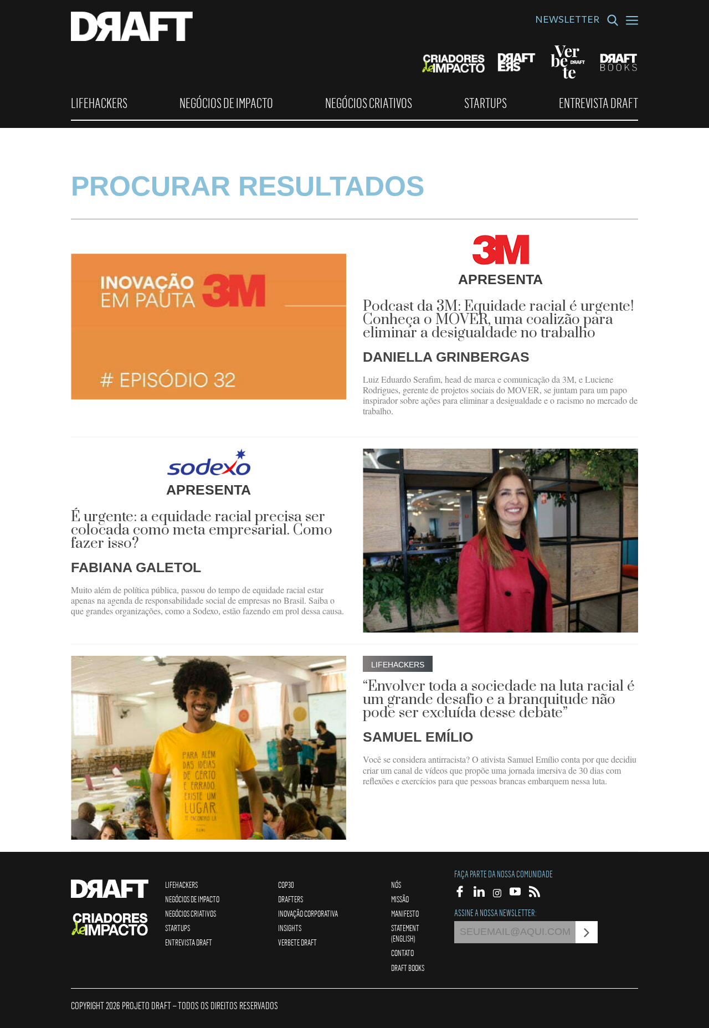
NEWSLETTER (567, 21)
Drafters (290, 899)
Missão (400, 899)
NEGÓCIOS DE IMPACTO (226, 103)
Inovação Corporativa (308, 913)
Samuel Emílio (418, 736)
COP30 (286, 885)
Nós (396, 885)
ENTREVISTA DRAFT (598, 103)
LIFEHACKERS (99, 103)
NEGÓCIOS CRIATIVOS (368, 103)
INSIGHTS (289, 928)
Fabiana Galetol (136, 567)
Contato (402, 953)
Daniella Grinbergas (446, 356)
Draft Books (407, 968)
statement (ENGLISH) (405, 933)
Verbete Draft (297, 942)
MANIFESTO (405, 913)
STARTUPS (485, 103)
